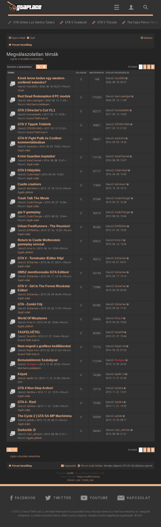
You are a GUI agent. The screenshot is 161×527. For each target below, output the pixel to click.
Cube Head (33, 174)
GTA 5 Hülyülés (29, 170)
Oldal (21, 90)
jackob (30, 420)
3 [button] (148, 67)
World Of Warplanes (32, 318)
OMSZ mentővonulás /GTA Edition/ (43, 272)
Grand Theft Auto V (37, 132)
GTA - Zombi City (30, 304)
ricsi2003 (32, 86)
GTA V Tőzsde (107, 22)
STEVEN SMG (34, 128)
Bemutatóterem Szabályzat (38, 360)
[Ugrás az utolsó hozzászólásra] (126, 78)
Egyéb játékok (25, 192)
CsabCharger (34, 202)
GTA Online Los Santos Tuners (34, 22)
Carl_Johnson (34, 434)
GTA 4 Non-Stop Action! (35, 388)
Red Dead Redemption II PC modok (44, 96)
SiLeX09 (31, 336)
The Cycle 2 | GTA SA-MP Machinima (45, 416)
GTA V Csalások (76, 22)
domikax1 (32, 188)
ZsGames (32, 262)
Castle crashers (29, 184)
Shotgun (32, 364)
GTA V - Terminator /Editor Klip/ (41, 258)
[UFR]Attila (32, 230)
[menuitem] (31, 38)
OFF (20, 382)
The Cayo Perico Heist (142, 22)
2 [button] (144, 67)
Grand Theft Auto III (37, 118)
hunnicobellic (34, 114)
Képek (22, 374)
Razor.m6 (32, 350)
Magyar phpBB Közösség (88, 477)
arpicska (32, 146)
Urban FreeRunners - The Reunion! (44, 226)
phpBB (70, 473)
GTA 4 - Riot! (27, 402)
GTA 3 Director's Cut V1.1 (36, 110)
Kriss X (31, 248)
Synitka (31, 392)
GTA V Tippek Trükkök (34, 124)
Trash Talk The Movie (33, 198)
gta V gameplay (29, 212)
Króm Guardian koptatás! (36, 156)
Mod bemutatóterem (38, 104)
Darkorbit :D (27, 430)
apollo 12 (32, 378)
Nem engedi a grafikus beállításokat (44, 346)
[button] (153, 67)
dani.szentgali (35, 100)
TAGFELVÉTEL (29, 332)
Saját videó (24, 150)
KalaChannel (34, 160)
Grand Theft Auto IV (28, 340)
